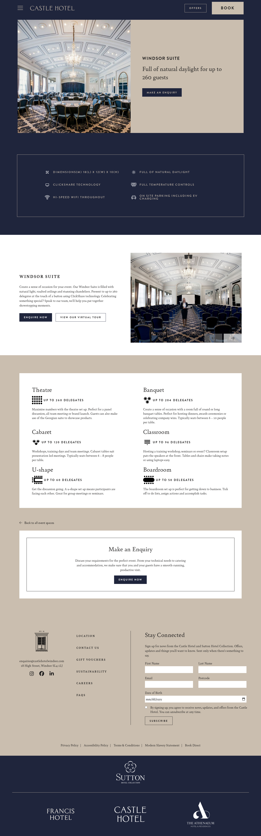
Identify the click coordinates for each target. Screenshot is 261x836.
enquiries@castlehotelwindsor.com (41, 661)
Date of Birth (153, 692)
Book (228, 8)
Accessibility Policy (96, 745)
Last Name (205, 663)
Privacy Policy (69, 745)
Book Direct (193, 745)
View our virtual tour (80, 317)
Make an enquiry (162, 92)
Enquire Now (36, 317)
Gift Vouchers (91, 659)
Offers (195, 8)
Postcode (204, 678)
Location (85, 636)
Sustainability (91, 671)
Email (148, 678)
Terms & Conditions (127, 745)
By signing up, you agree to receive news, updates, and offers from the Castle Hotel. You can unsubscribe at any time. (198, 709)
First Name (152, 663)
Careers (84, 683)
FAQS (81, 695)
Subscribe (159, 721)
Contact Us (87, 648)
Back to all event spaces (39, 523)
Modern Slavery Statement (162, 745)
